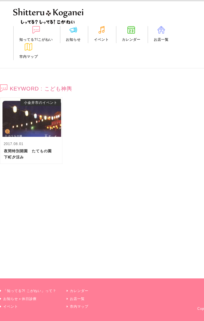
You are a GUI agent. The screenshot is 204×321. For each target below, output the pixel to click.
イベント (101, 40)
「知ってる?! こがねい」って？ (29, 291)
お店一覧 (161, 40)
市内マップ (28, 57)
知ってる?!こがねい (36, 40)
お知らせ (73, 40)
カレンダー (131, 40)
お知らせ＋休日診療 (20, 299)
